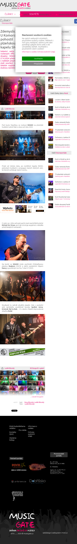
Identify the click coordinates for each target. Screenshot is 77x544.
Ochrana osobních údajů (31, 434)
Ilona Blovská (29, 402)
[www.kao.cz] (22, 352)
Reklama (22, 426)
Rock (34, 73)
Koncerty (41, 73)
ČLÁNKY (9, 14)
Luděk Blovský (39, 402)
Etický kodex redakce (14, 427)
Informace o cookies (32, 427)
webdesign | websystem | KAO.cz (55, 533)
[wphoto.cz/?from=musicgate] (22, 209)
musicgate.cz (28, 533)
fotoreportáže (7, 23)
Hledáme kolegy (12, 439)
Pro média (22, 430)
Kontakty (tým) (12, 433)
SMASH (29, 73)
